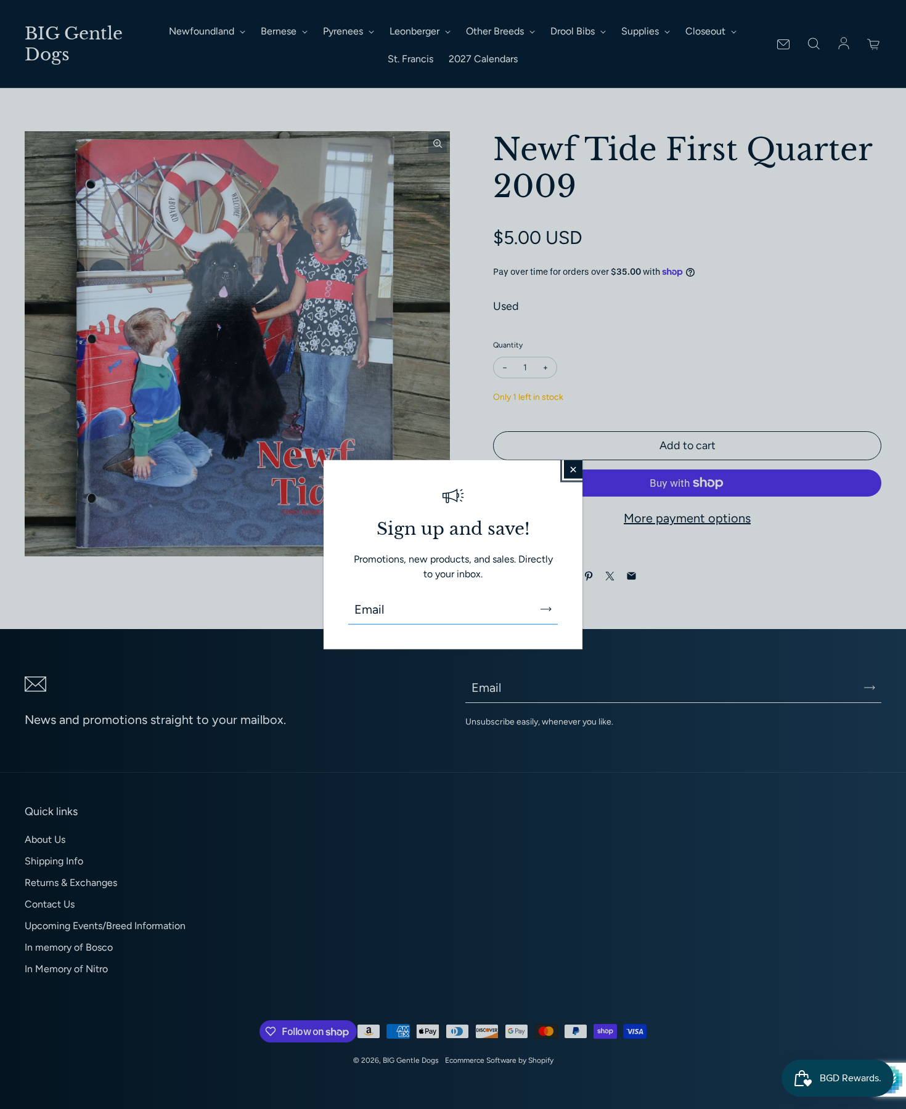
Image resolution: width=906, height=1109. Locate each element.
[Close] (573, 469)
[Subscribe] (546, 608)
